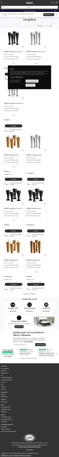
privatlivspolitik (28, 341)
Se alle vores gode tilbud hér (29, 11)
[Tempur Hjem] (29, 2)
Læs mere (13, 126)
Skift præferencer (48, 14)
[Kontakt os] (54, 2)
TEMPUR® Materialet (6, 417)
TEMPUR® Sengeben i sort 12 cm (13, 51)
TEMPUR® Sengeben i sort (33, 208)
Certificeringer (4, 421)
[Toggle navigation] (2, 2)
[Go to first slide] (55, 11)
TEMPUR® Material (5, 407)
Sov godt (3, 382)
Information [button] (4, 366)
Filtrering (40, 26)
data (24, 72)
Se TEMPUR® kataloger (6, 377)
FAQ (2, 375)
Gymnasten (3, 386)
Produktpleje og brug (6, 409)
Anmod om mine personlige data (8, 431)
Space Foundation (5, 368)
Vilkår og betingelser (5, 429)
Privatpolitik (3, 426)
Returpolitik (3, 370)
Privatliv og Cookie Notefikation (16, 77)
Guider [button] (2, 404)
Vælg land (30, 449)
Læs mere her (19, 326)
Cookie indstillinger (15, 80)
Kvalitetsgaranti (4, 373)
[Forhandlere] (51, 2)
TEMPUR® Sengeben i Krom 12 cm (35, 51)
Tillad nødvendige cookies (32, 80)
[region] (29, 77)
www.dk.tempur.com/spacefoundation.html (29, 447)
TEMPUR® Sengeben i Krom (34, 155)
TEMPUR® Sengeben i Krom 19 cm (13, 103)
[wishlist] (22, 46)
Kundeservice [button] (4, 392)
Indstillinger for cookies (7, 455)
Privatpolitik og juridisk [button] (7, 424)
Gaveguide (3, 389)
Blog (2, 384)
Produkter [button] (3, 399)
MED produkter (4, 402)
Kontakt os (3, 394)
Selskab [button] (3, 414)
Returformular (4, 396)
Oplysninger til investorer (7, 419)
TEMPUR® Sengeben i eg (11, 155)
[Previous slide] (3, 11)
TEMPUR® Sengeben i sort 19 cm (13, 208)
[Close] (56, 14)
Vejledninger (4, 411)
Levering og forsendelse (6, 380)
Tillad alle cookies (30, 85)
